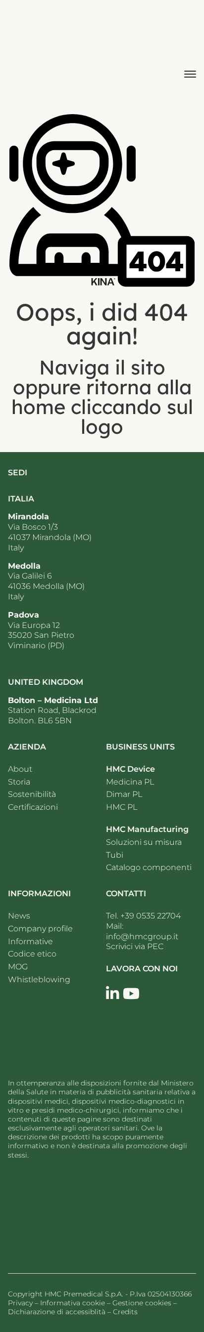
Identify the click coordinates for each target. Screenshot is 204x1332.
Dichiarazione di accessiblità (56, 1311)
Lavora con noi (142, 968)
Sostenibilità (32, 794)
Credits (125, 1311)
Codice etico (32, 953)
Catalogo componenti (149, 867)
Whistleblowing (39, 979)
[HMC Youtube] (131, 994)
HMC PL (121, 807)
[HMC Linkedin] (112, 994)
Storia (19, 782)
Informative (30, 941)
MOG (18, 966)
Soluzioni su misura (144, 842)
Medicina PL (130, 782)
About (20, 769)
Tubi (114, 855)
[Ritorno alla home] (36, 53)
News (20, 915)
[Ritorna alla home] (67, 1212)
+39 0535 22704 (150, 915)
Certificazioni (33, 807)
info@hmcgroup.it (142, 936)
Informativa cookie (72, 1302)
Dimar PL (124, 794)
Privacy (20, 1302)
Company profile (40, 928)
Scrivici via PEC (134, 946)
